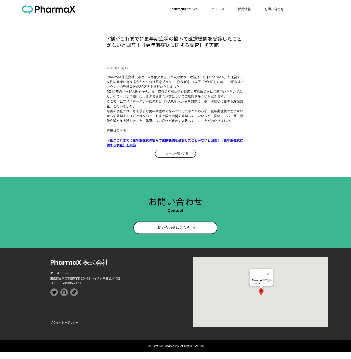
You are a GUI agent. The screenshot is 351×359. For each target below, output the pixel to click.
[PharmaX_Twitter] (54, 292)
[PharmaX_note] (64, 292)
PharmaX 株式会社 (79, 262)
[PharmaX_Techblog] (74, 292)
